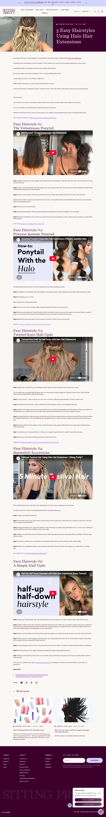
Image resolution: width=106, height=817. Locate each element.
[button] (101, 812)
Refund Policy (24, 773)
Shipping (22, 761)
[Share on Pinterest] (31, 682)
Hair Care (39, 10)
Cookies (22, 776)
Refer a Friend (24, 781)
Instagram (48, 759)
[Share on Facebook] (21, 682)
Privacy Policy (24, 767)
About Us (6, 759)
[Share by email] (36, 682)
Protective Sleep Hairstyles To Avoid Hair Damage (34, 324)
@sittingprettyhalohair (43, 662)
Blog (4, 764)
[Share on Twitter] (26, 682)
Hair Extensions (27, 10)
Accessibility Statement (27, 778)
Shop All (6, 761)
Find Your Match (52, 10)
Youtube (47, 764)
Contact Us (23, 759)
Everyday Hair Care (65, 24)
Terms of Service (25, 770)
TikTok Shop (41, 3)
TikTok (47, 761)
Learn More (65, 10)
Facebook (48, 767)
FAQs (5, 767)
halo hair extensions (74, 58)
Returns (22, 764)
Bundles (45, 13)
